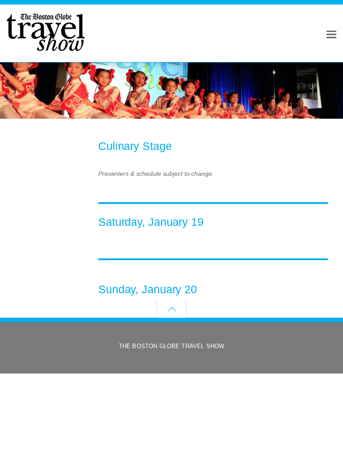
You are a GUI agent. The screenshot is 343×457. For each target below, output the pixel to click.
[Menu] (331, 34)
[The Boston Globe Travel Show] (46, 46)
